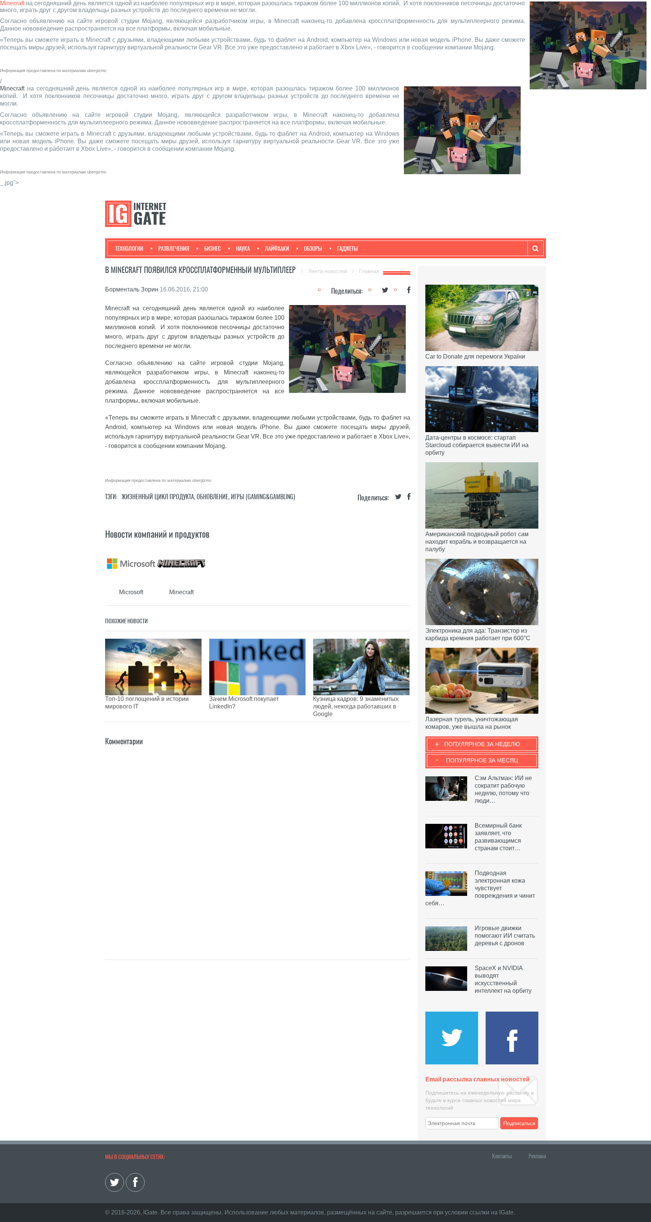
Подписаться (519, 1123)
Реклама (537, 1156)
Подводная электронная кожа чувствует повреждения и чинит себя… (480, 888)
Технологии (129, 248)
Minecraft (12, 3)
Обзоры (313, 248)
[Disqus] (257, 841)
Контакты (502, 1156)
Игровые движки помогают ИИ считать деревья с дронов (505, 935)
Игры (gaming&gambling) (263, 497)
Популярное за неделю (482, 744)
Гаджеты (347, 248)
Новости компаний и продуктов (157, 534)
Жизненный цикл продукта (158, 497)
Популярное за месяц (482, 760)
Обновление (212, 497)
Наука (243, 248)
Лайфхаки (277, 248)
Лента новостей (328, 271)
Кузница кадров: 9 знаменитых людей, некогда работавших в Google (356, 706)
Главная (369, 271)
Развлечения (173, 248)
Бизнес (212, 248)
